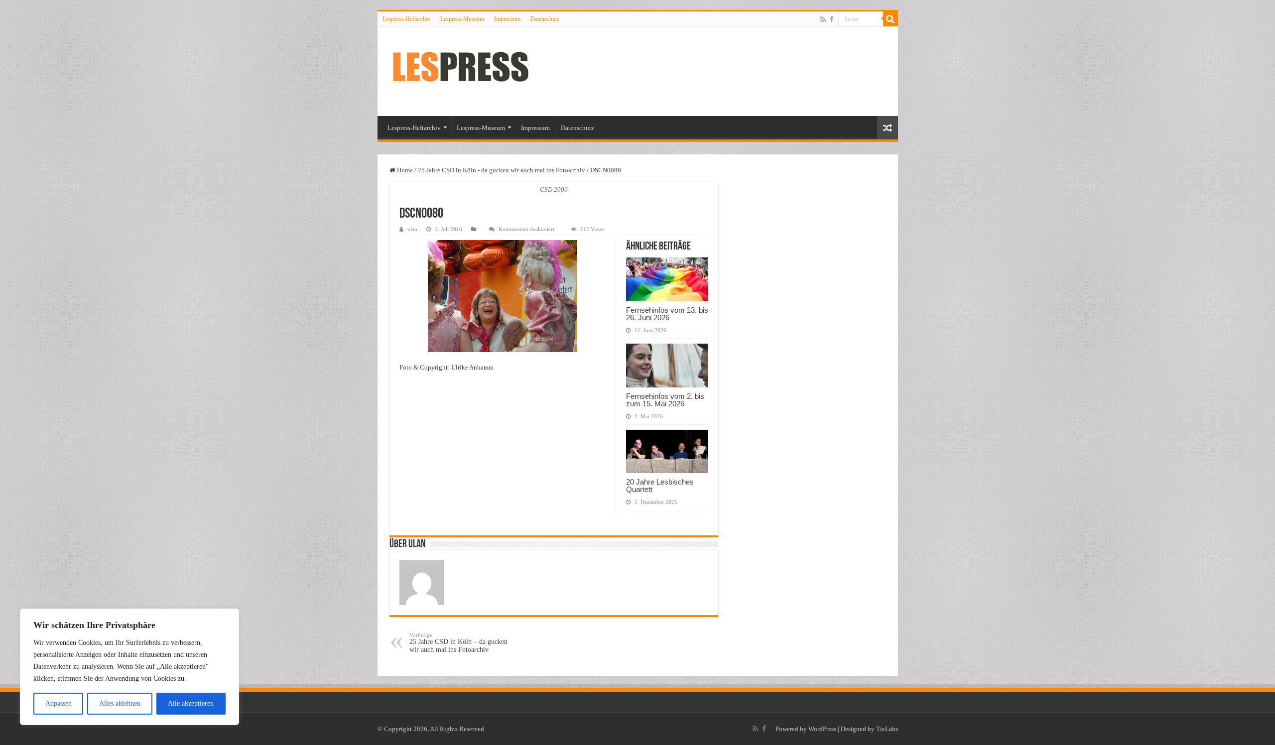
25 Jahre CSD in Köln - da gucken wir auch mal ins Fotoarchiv (501, 170)
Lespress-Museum (462, 18)
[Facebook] (832, 19)
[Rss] (823, 19)
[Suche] (890, 18)
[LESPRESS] (469, 71)
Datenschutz (544, 18)
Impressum (507, 18)
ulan (412, 229)
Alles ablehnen (119, 703)
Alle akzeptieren (191, 703)
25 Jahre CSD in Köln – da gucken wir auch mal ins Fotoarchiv (458, 642)
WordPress (822, 729)
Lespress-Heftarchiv (406, 18)
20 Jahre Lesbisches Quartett (660, 486)
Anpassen (58, 703)
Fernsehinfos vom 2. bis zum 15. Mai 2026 (665, 400)
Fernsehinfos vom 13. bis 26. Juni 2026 (667, 314)
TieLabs (887, 729)
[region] (129, 667)
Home (404, 170)
